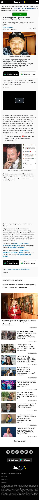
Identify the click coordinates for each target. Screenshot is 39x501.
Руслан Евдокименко (13, 269)
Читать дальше (20, 441)
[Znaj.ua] (19, 2)
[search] (2, 2)
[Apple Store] (13, 460)
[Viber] (17, 452)
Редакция (4, 479)
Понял (19, 14)
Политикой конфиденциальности (25, 8)
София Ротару (25, 269)
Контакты (4, 482)
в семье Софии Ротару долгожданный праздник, (15, 244)
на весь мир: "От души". (16, 247)
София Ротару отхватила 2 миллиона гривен (16, 251)
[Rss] (8, 452)
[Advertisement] (19, 201)
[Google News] (22, 452)
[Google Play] (25, 460)
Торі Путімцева (8, 27)
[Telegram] (13, 452)
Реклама (4, 476)
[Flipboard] (26, 452)
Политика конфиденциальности (11, 473)
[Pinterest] (31, 452)
